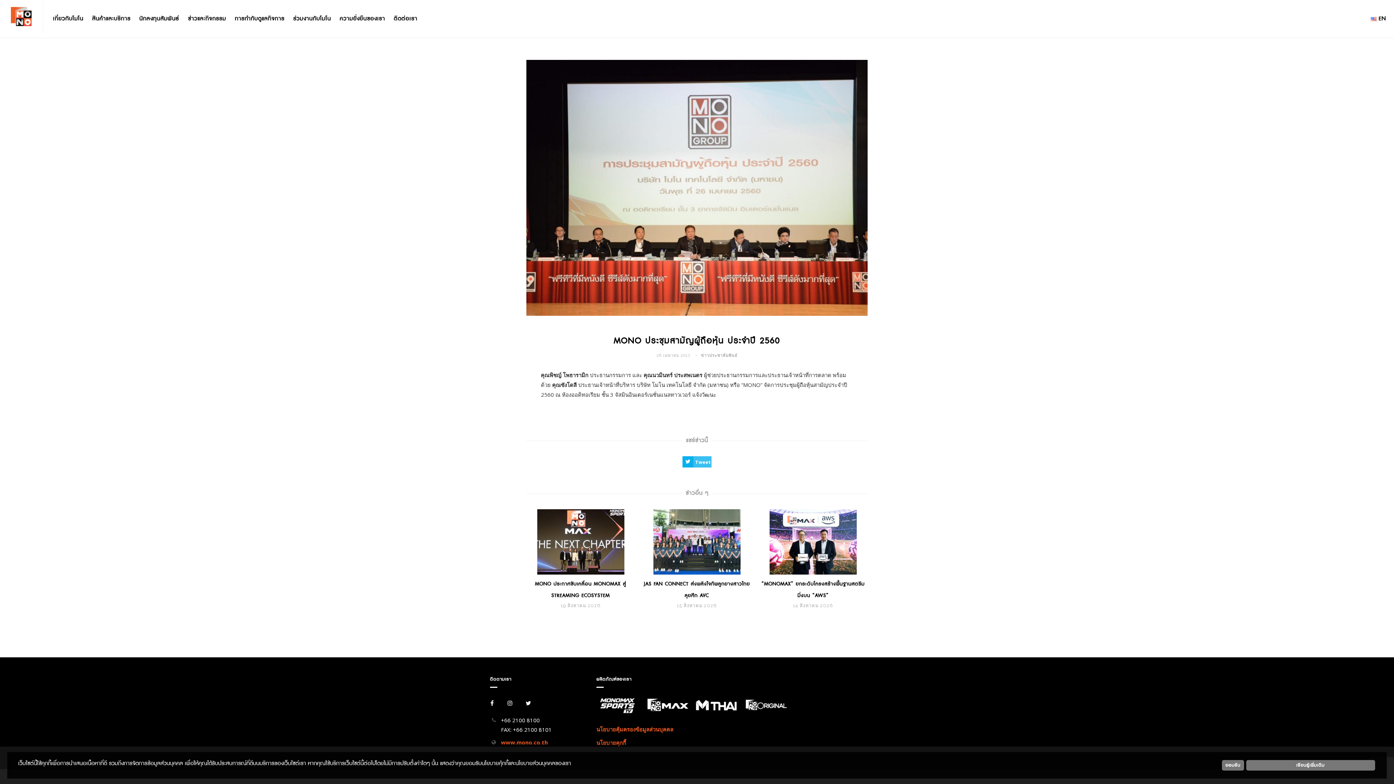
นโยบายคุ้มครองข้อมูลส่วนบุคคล (634, 729)
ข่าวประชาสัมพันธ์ (719, 355)
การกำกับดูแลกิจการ (260, 18)
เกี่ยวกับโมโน (68, 18)
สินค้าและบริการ (111, 18)
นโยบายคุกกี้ (611, 742)
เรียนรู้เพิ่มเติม (1310, 765)
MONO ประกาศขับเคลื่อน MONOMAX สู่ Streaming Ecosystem (580, 590)
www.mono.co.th (524, 742)
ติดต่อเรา (405, 18)
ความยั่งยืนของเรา (362, 18)
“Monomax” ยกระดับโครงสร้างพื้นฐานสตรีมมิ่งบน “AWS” (813, 590)
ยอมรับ (1233, 765)
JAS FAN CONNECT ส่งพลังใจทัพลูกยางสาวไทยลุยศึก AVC (697, 590)
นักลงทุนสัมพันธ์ (159, 18)
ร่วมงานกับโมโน (312, 18)
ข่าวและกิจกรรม (207, 18)
